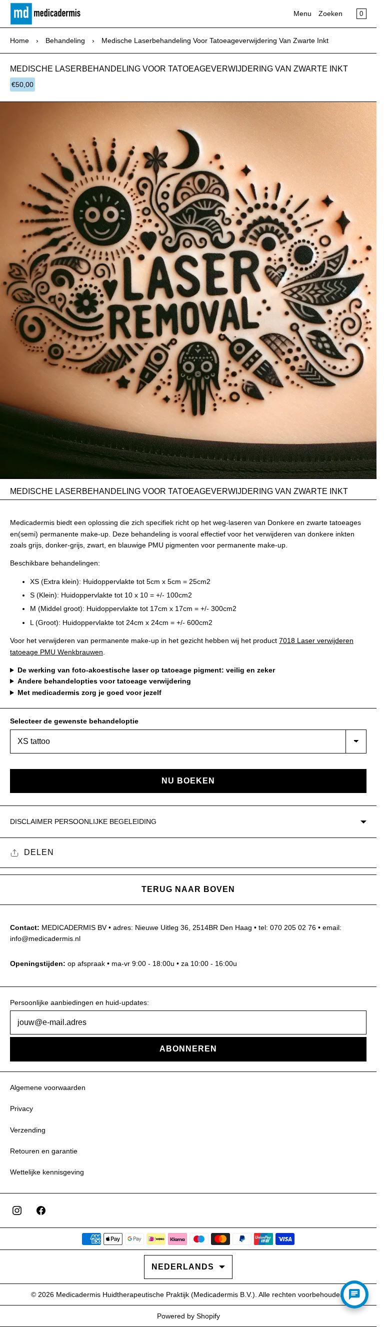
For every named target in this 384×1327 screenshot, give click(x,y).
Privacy (21, 1108)
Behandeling (65, 40)
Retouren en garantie (44, 1151)
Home (19, 40)
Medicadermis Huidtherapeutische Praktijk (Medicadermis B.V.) (155, 1294)
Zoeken (330, 14)
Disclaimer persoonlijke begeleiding (83, 822)
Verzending (28, 1130)
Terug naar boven (188, 889)
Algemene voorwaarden (48, 1088)
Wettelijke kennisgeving (47, 1172)
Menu (303, 14)
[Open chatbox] (354, 1294)
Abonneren (188, 1048)
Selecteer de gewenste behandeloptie (74, 721)
